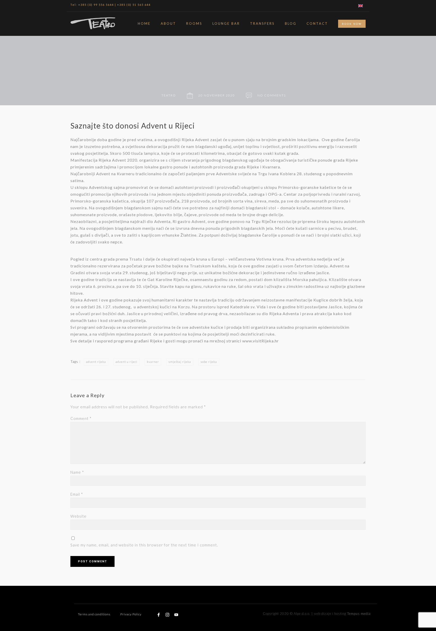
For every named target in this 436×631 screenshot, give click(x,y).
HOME (144, 23)
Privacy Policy (131, 614)
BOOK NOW (352, 23)
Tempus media (359, 614)
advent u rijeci (126, 362)
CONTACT (317, 23)
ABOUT (168, 23)
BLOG (290, 23)
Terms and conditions (94, 614)
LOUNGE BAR (226, 23)
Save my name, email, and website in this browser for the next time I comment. (144, 545)
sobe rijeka (209, 362)
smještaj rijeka (180, 362)
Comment (81, 418)
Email (76, 494)
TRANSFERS (262, 23)
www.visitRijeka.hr (260, 340)
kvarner (153, 362)
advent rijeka (96, 362)
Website (78, 516)
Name (77, 472)
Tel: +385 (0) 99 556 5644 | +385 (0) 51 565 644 (110, 4)
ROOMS (194, 23)
